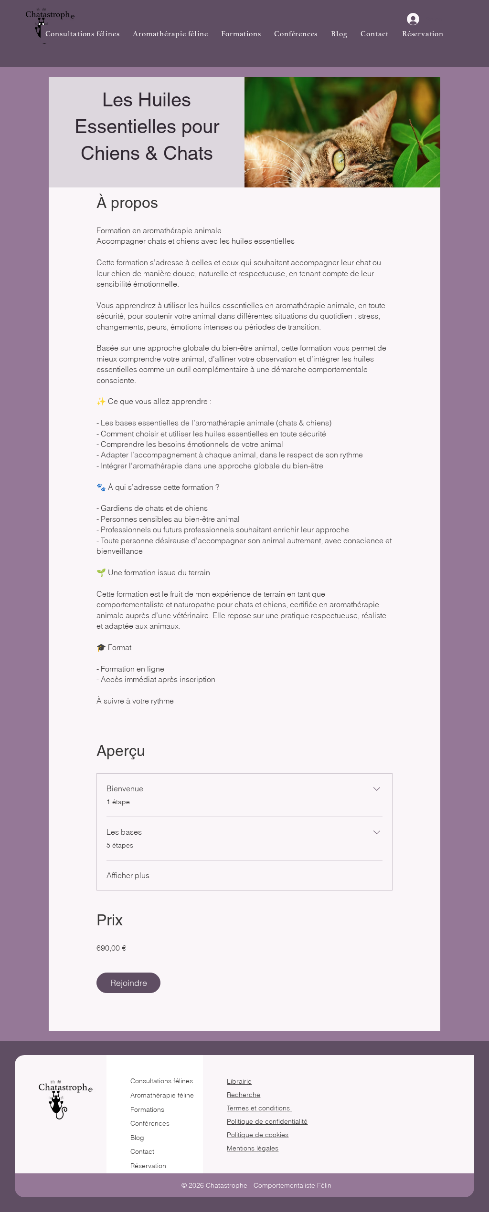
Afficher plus (127, 875)
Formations (147, 1109)
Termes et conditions (259, 1108)
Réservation (148, 1165)
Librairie (239, 1081)
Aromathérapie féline (162, 1095)
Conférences (150, 1123)
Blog (137, 1137)
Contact (142, 1151)
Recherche (243, 1094)
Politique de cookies (257, 1134)
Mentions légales (252, 1148)
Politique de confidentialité (267, 1121)
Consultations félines (161, 1081)
